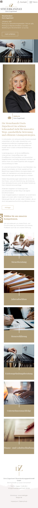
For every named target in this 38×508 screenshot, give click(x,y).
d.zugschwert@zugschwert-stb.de (19, 488)
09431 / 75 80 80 (21, 486)
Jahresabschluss (19, 299)
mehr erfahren (10, 34)
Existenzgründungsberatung (19, 373)
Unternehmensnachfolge (19, 410)
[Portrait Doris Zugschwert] (19, 112)
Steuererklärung (19, 336)
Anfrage (8, 207)
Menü (35, 2)
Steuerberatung (19, 261)
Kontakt (23, 2)
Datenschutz (23, 501)
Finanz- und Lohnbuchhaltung (19, 447)
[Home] (19, 470)
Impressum (14, 501)
